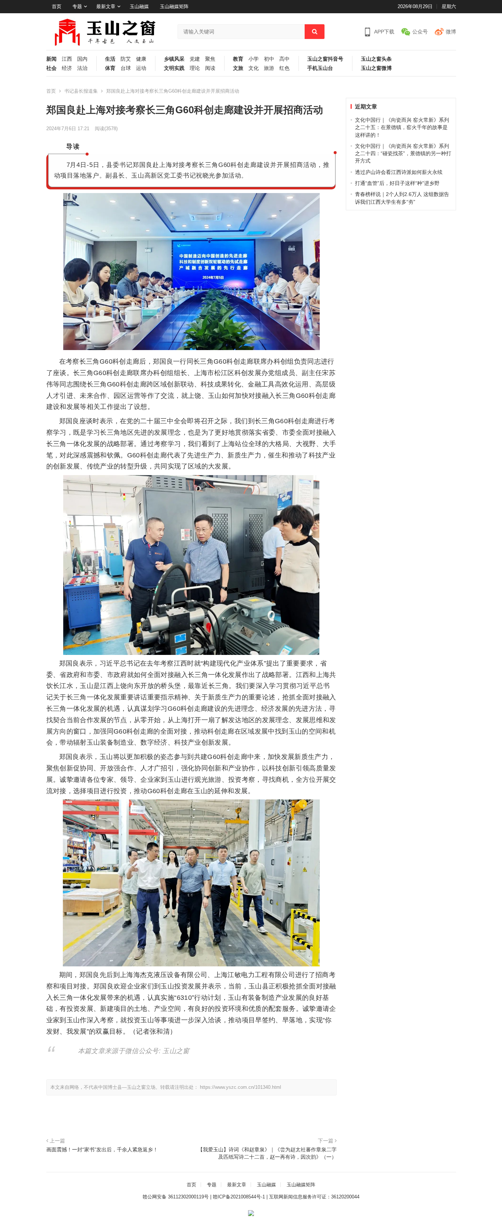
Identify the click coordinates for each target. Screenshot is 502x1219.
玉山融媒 (139, 6)
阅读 (210, 68)
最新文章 (105, 6)
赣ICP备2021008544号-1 (239, 1197)
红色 (284, 68)
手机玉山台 (320, 68)
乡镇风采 (174, 59)
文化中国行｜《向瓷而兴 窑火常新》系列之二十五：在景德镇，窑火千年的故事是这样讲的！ (402, 127)
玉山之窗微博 (376, 68)
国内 (82, 59)
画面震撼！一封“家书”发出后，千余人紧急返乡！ (102, 1149)
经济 (67, 68)
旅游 (269, 68)
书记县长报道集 (81, 91)
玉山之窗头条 (376, 59)
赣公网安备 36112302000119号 (176, 1197)
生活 (110, 59)
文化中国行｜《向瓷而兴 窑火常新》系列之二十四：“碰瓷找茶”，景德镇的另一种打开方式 (403, 153)
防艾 (126, 59)
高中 (284, 59)
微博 (451, 32)
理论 (195, 68)
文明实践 (174, 68)
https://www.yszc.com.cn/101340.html (240, 1087)
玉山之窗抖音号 (325, 59)
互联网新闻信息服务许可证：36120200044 (314, 1197)
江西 (67, 59)
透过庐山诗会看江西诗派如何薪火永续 (398, 172)
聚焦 (210, 59)
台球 (126, 68)
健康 (141, 59)
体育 (110, 68)
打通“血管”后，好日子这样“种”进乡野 (397, 183)
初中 (269, 59)
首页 (56, 6)
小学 (253, 59)
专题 (77, 6)
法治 (82, 68)
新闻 (51, 59)
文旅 (238, 68)
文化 (253, 68)
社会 (51, 68)
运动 (141, 68)
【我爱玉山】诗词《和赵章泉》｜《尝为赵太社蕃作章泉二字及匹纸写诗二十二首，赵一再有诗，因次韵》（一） (267, 1153)
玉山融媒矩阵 (174, 6)
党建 (195, 59)
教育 (238, 59)
